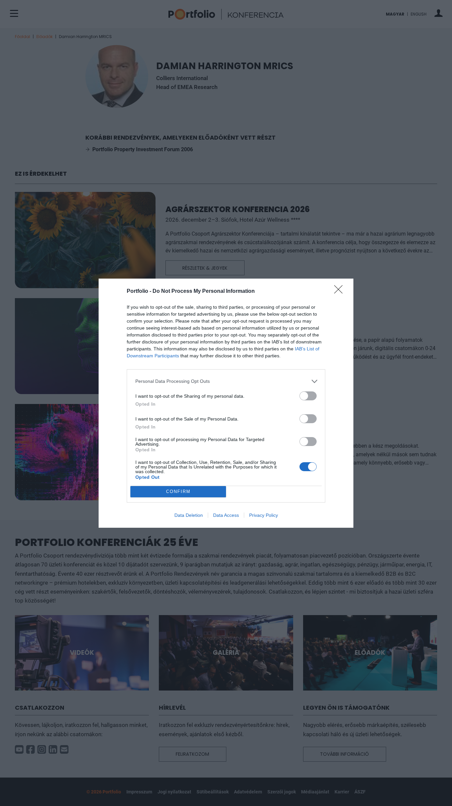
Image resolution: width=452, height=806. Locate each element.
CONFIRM (178, 491)
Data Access (226, 515)
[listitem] (226, 381)
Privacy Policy (263, 515)
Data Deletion (188, 515)
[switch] (308, 395)
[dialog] (226, 403)
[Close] (340, 291)
